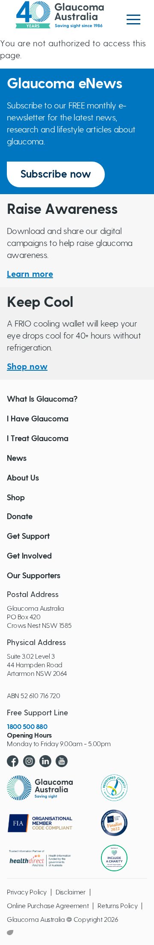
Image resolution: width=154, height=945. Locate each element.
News (17, 458)
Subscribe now (56, 174)
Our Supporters (33, 576)
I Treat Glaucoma (37, 439)
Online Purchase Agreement (48, 906)
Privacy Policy (27, 892)
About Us (23, 478)
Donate (20, 517)
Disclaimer (71, 892)
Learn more (30, 274)
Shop (16, 498)
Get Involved (29, 556)
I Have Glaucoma (37, 419)
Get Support (28, 536)
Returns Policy (117, 906)
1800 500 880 (27, 726)
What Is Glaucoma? (42, 399)
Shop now (27, 367)
